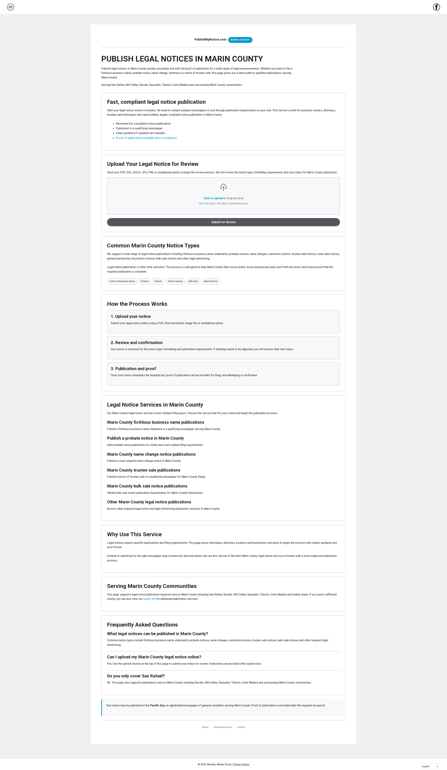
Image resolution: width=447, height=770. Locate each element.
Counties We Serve (222, 727)
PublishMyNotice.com (210, 39)
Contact (241, 727)
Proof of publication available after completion (146, 138)
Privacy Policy (241, 764)
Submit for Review (223, 222)
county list (149, 599)
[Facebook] (436, 6)
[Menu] (10, 6)
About (205, 727)
